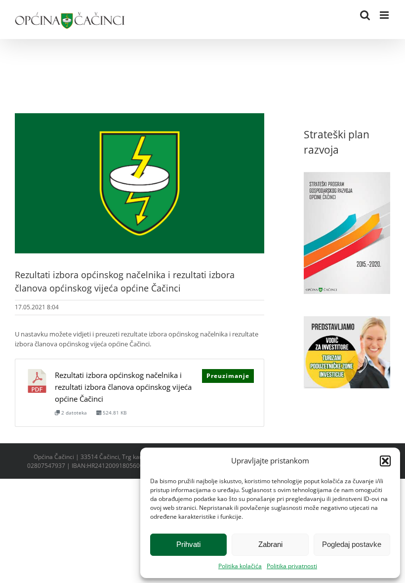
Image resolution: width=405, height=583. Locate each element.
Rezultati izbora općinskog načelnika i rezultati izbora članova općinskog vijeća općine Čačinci (123, 387)
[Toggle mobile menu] (385, 15)
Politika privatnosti (292, 566)
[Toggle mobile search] (365, 15)
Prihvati (188, 544)
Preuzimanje (227, 376)
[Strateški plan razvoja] (347, 176)
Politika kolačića (240, 566)
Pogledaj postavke (351, 544)
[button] (385, 461)
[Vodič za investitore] (347, 321)
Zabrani (270, 544)
